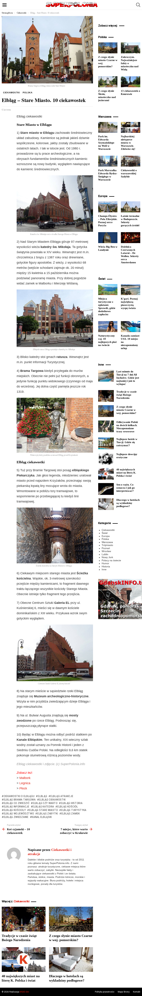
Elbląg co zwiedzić (16, 803)
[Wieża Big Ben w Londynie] (108, 237)
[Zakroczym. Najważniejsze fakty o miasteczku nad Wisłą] (130, 47)
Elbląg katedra (43, 806)
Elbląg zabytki (47, 813)
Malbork (24, 778)
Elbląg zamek (70, 813)
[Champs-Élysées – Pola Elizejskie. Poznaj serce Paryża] (108, 206)
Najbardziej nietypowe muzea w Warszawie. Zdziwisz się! (128, 142)
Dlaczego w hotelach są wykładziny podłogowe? (128, 503)
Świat (105, 533)
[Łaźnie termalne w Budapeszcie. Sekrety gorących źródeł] (130, 206)
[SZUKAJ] (138, 4)
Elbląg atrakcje (61, 796)
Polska (105, 539)
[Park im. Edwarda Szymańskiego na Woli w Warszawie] (108, 127)
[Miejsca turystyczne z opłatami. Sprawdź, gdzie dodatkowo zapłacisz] (108, 289)
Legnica (24, 783)
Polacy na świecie (111, 560)
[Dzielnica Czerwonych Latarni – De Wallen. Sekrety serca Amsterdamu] (130, 237)
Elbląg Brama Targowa (20, 799)
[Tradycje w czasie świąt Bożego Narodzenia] (24, 919)
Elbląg (42, 796)
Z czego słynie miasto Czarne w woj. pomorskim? (126, 409)
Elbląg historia (71, 803)
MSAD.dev (24, 992)
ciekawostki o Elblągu (19, 796)
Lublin (105, 554)
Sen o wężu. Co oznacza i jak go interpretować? (125, 487)
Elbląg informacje (16, 806)
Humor (105, 563)
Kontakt (136, 992)
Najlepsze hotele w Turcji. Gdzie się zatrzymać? (126, 442)
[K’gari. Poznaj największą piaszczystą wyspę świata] (130, 289)
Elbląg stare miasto (43, 810)
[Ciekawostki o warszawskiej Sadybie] (130, 161)
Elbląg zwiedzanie (16, 817)
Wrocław (106, 551)
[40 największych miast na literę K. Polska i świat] (24, 959)
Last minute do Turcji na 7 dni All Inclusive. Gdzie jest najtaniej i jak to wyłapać (127, 377)
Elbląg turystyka (73, 810)
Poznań (106, 548)
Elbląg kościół (67, 806)
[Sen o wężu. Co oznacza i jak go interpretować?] (106, 489)
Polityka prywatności (104, 992)
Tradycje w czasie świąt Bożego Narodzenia (126, 394)
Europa (106, 536)
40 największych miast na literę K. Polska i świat (126, 472)
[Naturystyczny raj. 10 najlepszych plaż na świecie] (108, 326)
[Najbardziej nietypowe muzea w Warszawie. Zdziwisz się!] (130, 127)
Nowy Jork (107, 557)
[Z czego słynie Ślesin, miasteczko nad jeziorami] (108, 81)
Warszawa (107, 542)
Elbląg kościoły (15, 810)
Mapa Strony (124, 992)
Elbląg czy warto (45, 803)
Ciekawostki (21, 901)
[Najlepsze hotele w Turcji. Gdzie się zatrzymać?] (106, 443)
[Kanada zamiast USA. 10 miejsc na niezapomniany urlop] (130, 326)
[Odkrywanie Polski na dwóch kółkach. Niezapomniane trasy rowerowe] (106, 426)
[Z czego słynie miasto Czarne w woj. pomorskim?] (71, 919)
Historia (106, 566)
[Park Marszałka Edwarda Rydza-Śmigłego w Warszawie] (108, 161)
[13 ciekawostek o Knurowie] (130, 81)
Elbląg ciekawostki (52, 799)
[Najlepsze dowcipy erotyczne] (106, 458)
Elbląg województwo (19, 813)
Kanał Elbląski (42, 817)
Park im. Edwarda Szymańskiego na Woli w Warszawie (106, 142)
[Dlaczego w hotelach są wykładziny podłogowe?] (71, 959)
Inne (104, 569)
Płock (23, 788)
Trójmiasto (107, 545)
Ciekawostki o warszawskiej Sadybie (129, 173)
